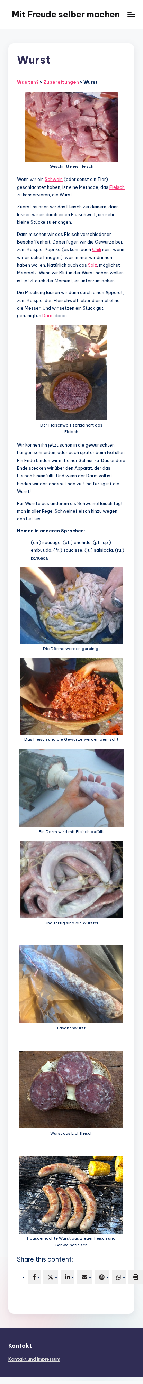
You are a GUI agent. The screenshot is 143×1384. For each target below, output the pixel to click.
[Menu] (130, 14)
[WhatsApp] (119, 1277)
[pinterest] (102, 1277)
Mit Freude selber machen (66, 14)
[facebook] (34, 1277)
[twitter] (50, 1277)
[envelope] (84, 1277)
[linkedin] (67, 1277)
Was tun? (28, 82)
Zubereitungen (61, 82)
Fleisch (117, 187)
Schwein (54, 179)
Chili (96, 249)
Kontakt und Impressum (34, 1359)
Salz (92, 265)
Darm (48, 315)
